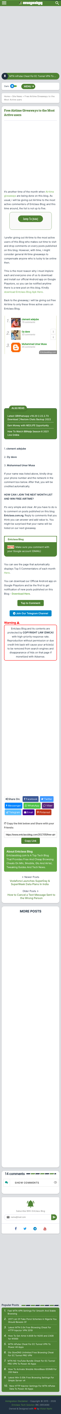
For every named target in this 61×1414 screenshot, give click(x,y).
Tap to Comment (30, 603)
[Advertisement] (30, 38)
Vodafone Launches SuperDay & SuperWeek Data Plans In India (30, 882)
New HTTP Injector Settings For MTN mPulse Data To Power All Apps (32, 1387)
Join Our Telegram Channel (31, 613)
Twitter (47, 799)
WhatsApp (33, 805)
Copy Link (30, 840)
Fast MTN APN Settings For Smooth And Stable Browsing (32, 1312)
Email (29, 812)
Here (7, 572)
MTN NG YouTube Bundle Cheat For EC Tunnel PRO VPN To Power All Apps (31, 1362)
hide (35, 219)
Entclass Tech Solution (23, 1405)
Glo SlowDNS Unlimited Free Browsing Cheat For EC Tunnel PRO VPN (31, 1354)
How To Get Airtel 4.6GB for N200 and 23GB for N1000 (31, 1337)
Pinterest (44, 812)
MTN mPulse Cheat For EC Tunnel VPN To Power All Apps (29, 1345)
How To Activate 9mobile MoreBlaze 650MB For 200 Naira (32, 1370)
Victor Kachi (46, 1408)
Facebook (31, 799)
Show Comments (27, 1182)
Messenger (14, 805)
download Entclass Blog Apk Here (23, 291)
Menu (29, 86)
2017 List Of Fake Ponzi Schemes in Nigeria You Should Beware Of (32, 1320)
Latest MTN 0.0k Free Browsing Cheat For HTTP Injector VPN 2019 (29, 1329)
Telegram (14, 812)
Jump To (30, 219)
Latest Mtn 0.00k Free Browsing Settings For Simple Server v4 (31, 1379)
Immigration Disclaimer (16, 1401)
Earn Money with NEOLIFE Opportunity (28, 425)
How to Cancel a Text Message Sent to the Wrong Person (31, 896)
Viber (49, 805)
